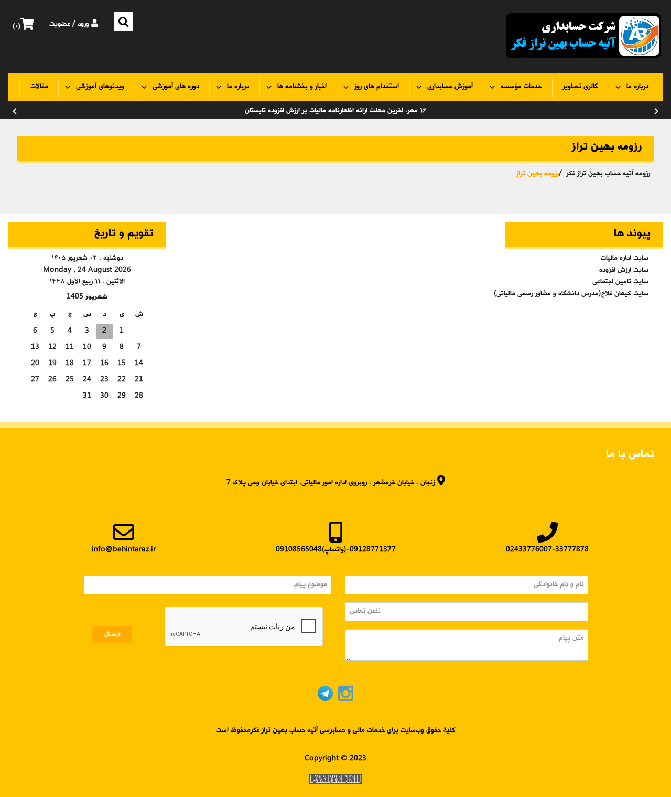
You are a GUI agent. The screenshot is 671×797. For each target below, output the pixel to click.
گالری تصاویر (580, 87)
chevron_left (14, 111)
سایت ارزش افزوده (623, 270)
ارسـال (112, 635)
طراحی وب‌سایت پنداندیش (335, 779)
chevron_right (656, 111)
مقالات (39, 87)
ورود (84, 24)
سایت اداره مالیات (624, 258)
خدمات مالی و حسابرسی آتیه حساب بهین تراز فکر (583, 36)
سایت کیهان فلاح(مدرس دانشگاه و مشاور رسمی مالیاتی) (579, 294)
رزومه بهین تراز (537, 174)
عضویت (59, 24)
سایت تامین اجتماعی (620, 282)
